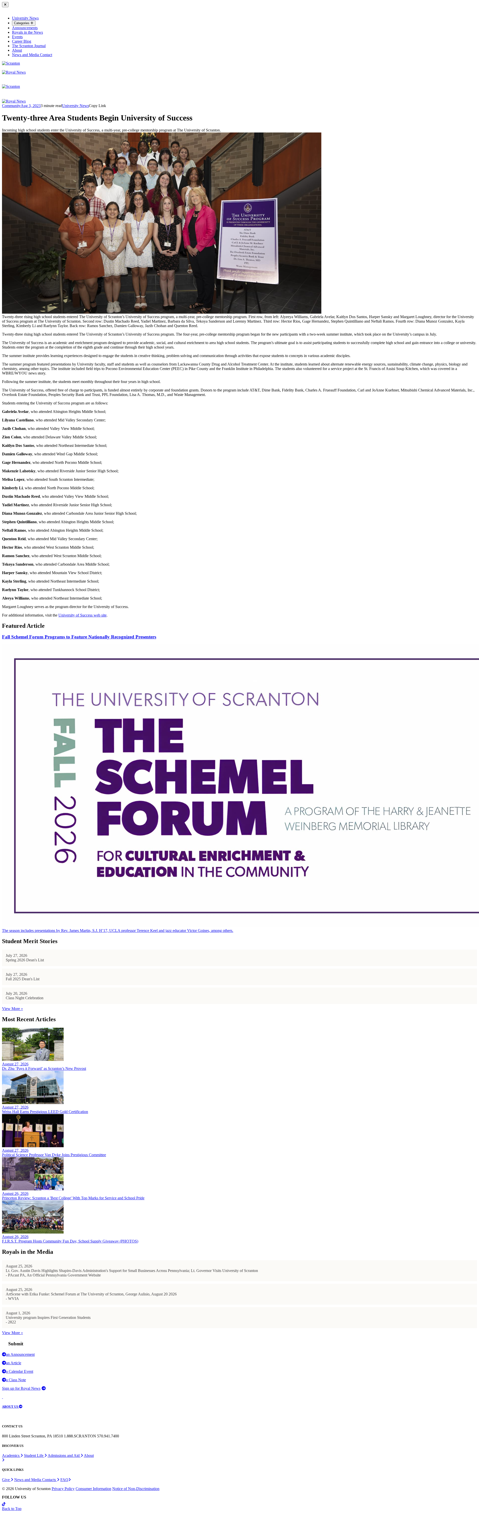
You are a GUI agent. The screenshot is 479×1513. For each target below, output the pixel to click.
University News (25, 18)
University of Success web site (82, 615)
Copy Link (97, 106)
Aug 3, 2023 (31, 106)
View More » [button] (12, 1009)
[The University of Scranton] (11, 63)
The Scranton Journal (29, 46)
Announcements (25, 28)
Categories (22, 23)
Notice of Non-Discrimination (135, 1489)
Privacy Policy (63, 1489)
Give (6, 1480)
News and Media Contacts (35, 1480)
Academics (11, 1455)
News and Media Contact (32, 55)
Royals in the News (27, 32)
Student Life (34, 1455)
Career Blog (21, 41)
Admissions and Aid (64, 1455)
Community (11, 106)
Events (17, 37)
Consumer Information (93, 1489)
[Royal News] (14, 72)
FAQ (64, 1480)
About (17, 50)
